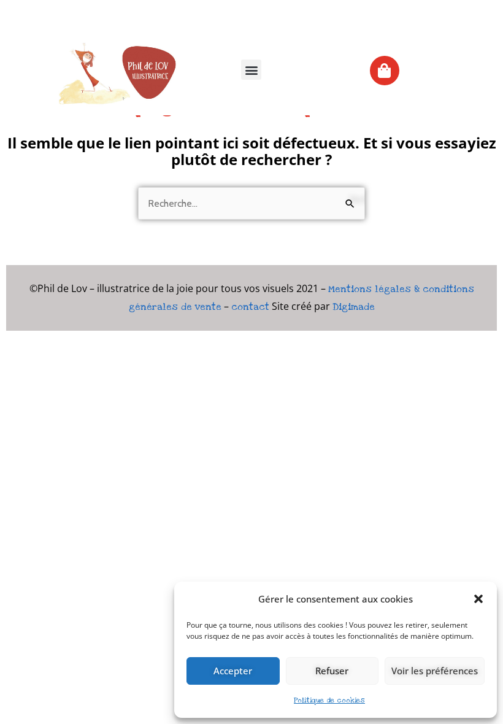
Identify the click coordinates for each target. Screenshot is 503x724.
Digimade (353, 307)
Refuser (331, 670)
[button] (478, 599)
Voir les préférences (434, 670)
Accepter (232, 670)
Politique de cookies (329, 700)
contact (250, 307)
